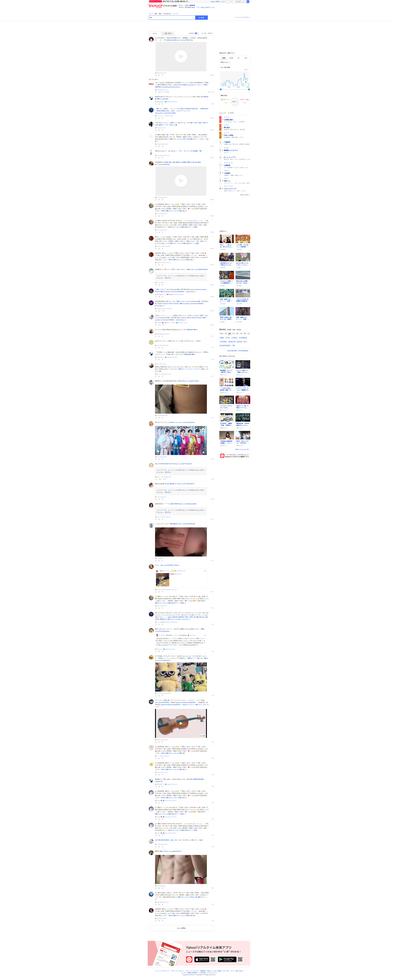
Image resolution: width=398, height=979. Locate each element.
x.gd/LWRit (164, 99)
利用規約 (203, 971)
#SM (200, 617)
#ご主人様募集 (193, 151)
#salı (193, 915)
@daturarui (162, 886)
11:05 (212, 359)
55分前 (212, 311)
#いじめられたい (184, 619)
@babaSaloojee (164, 902)
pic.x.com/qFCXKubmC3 (184, 464)
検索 (202, 17)
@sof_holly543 (166, 517)
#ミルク (176, 422)
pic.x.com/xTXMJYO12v (163, 660)
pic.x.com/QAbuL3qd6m (189, 504)
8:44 (213, 774)
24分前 (212, 146)
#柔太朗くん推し (168, 840)
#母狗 (176, 504)
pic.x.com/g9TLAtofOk (191, 381)
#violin (184, 704)
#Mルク (166, 139)
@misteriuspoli (163, 772)
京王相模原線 (243, 338)
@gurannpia (163, 457)
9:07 (213, 695)
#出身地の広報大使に (191, 108)
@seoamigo (193, 635)
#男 (163, 484)
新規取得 (192, 5)
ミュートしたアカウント (242, 17)
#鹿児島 (175, 617)
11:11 (212, 347)
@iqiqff (161, 558)
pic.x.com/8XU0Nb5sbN (187, 524)
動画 (160, 14)
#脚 (174, 162)
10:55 (212, 459)
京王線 (228, 338)
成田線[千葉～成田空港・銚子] (237, 341)
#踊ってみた (160, 289)
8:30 (213, 802)
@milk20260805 (162, 844)
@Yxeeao (163, 497)
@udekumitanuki (179, 294)
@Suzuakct (163, 213)
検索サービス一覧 (223, 971)
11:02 (212, 376)
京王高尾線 (223, 341)
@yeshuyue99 (164, 415)
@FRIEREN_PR (181, 571)
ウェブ (151, 14)
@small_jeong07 (164, 756)
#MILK (163, 211)
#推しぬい (200, 658)
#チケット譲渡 (192, 227)
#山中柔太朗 (159, 840)
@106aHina (165, 334)
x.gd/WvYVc (159, 781)
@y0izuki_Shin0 (182, 322)
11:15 (212, 336)
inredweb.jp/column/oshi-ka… (171, 87)
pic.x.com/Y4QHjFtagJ (162, 164)
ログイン (181, 7)
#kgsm (170, 617)
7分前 (212, 104)
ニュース (175, 14)
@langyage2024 (166, 477)
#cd (181, 162)
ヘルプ (223, 1)
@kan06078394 (164, 345)
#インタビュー (198, 85)
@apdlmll (161, 282)
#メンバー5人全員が (177, 108)
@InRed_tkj (164, 90)
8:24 (213, 819)
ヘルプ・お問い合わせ (236, 971)
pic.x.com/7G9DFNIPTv (187, 484)
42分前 (212, 248)
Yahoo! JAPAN (215, 1)
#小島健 (183, 85)
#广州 (164, 851)
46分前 (212, 284)
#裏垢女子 (175, 524)
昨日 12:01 (211, 92)
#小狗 (192, 162)
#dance (198, 289)
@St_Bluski (163, 918)
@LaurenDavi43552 (171, 800)
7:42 (213, 920)
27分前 (212, 157)
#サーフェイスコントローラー (191, 369)
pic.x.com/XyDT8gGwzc (187, 422)
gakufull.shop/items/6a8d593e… (171, 704)
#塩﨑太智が (204, 108)
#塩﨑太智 (189, 329)
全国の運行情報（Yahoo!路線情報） (238, 350)
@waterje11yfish (167, 308)
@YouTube (190, 291)
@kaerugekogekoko (172, 622)
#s (165, 484)
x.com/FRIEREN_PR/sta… (171, 565)
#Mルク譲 (186, 139)
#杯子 (167, 464)
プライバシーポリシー (177, 971)
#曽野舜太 (158, 87)
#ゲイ (181, 151)
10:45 (212, 499)
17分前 (212, 118)
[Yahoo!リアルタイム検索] (163, 5)
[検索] (248, 1)
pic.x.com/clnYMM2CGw (185, 40)
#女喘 (168, 40)
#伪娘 (166, 162)
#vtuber (157, 291)
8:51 (213, 758)
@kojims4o (164, 144)
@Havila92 (163, 73)
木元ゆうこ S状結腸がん (241, 1)
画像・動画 (168, 33)
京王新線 (234, 338)
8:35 (213, 786)
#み (176, 840)
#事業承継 (187, 354)
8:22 (213, 835)
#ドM (177, 619)
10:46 (212, 479)
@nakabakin (164, 740)
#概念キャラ (191, 658)
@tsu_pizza (162, 364)
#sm (203, 617)
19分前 (212, 130)
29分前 (212, 199)
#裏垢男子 (181, 617)
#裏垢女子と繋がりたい (167, 619)
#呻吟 (199, 162)
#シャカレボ (178, 139)
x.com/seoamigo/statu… (163, 631)
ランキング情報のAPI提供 (189, 973)
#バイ (186, 151)
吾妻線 (222, 338)
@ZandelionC (164, 197)
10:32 (212, 560)
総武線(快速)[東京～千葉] (227, 345)
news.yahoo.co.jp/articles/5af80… (166, 113)
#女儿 (157, 464)
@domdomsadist (164, 155)
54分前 (212, 296)
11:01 (212, 417)
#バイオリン (191, 704)
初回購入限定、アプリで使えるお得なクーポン (201, 7)
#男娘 (177, 162)
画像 (155, 14)
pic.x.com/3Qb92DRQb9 (200, 269)
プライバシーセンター (192, 971)
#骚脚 (184, 162)
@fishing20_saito (166, 374)
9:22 (213, 624)
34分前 (212, 216)
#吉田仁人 (182, 658)
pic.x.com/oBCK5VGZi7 (174, 851)
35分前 (212, 232)
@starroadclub (169, 116)
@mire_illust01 (166, 693)
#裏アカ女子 (194, 123)
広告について (211, 971)
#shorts (204, 289)
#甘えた (172, 125)
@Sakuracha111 (166, 246)
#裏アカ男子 (202, 123)
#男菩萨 (172, 484)
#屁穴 (170, 162)
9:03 (213, 742)
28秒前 (212, 75)
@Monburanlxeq (170, 649)
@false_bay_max (172, 589)
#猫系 (160, 125)
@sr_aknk (163, 128)
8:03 (213, 904)
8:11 (213, 846)
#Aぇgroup (189, 85)
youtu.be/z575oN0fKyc (162, 702)
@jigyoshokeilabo (172, 101)
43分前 (212, 264)
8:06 (213, 888)
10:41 (212, 519)
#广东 (177, 484)
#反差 (175, 40)
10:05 (212, 608)
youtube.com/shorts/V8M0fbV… (175, 291)
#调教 (188, 162)
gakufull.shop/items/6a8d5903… (186, 702)
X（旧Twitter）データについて (207, 973)
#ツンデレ (165, 125)
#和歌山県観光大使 (162, 111)
